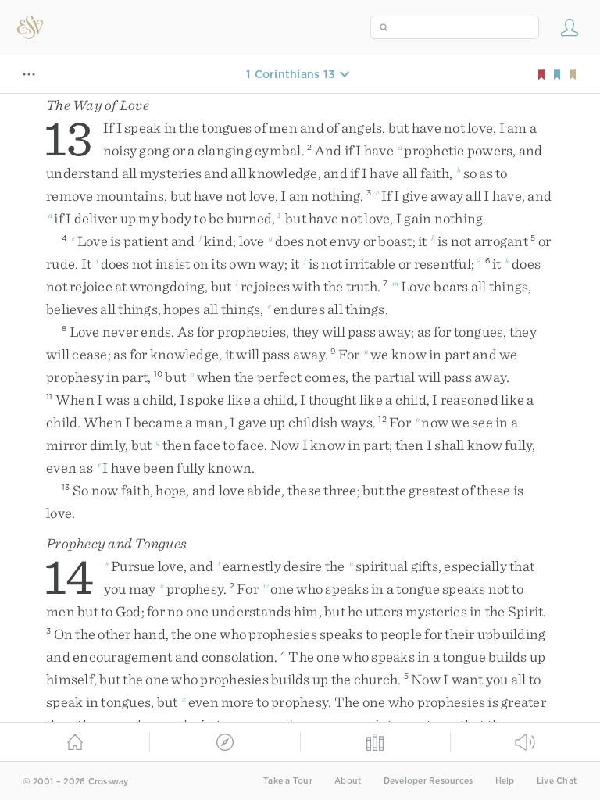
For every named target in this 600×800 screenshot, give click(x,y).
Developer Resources (428, 781)
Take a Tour (287, 781)
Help (505, 781)
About (347, 781)
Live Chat (557, 781)
